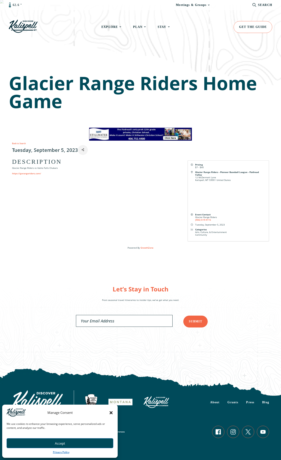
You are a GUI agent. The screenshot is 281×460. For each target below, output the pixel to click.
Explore (109, 27)
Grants (232, 402)
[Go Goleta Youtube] (263, 432)
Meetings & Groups (191, 5)
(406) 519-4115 (203, 219)
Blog (265, 402)
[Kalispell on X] (248, 432)
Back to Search (19, 143)
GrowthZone (146, 247)
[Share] (83, 150)
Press (250, 402)
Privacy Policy (61, 452)
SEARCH (265, 5)
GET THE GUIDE (253, 27)
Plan (137, 27)
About (215, 402)
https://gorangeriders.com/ (26, 173)
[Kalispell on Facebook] (218, 432)
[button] (111, 413)
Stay (162, 27)
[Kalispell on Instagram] (233, 432)
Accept (60, 443)
